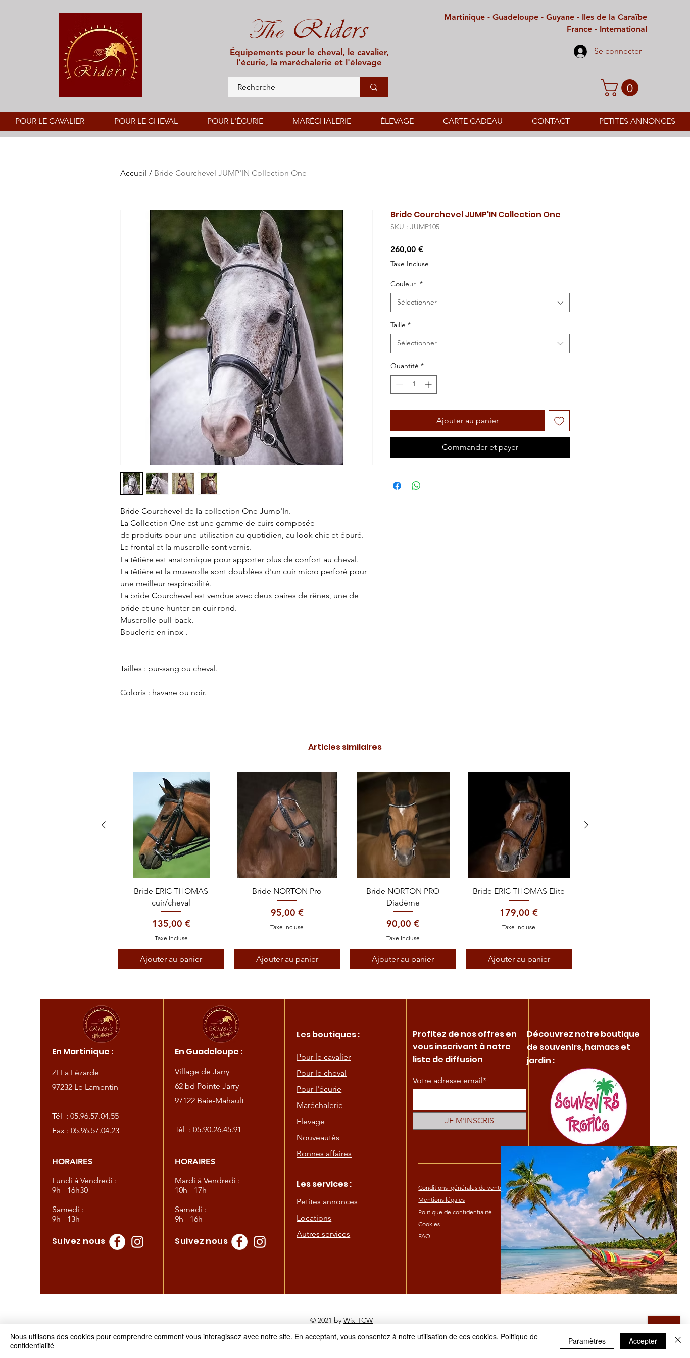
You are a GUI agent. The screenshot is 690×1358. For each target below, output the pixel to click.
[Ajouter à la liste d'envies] (559, 420)
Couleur (406, 283)
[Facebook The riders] (117, 1242)
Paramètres (587, 1341)
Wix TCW (358, 1320)
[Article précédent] (103, 825)
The (265, 30)
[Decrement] (398, 384)
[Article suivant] (586, 825)
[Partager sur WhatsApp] (416, 486)
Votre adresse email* (449, 1081)
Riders (325, 29)
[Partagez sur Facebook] (397, 486)
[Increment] (429, 384)
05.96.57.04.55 (94, 1116)
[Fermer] (678, 1341)
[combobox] (480, 302)
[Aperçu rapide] (171, 825)
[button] (622, 87)
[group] (345, 871)
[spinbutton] (414, 384)
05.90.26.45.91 (217, 1129)
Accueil (133, 173)
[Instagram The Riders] (137, 1242)
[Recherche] (374, 87)
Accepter (643, 1341)
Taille (400, 324)
